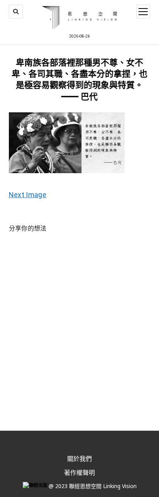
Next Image (27, 195)
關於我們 (79, 459)
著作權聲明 (79, 472)
